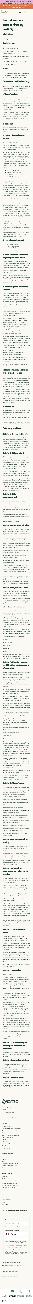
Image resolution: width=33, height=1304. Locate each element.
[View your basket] (20, 11)
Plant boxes (5, 1139)
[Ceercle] (5, 11)
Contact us (5, 1168)
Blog (3, 1161)
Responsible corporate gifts (10, 1185)
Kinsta (15, 73)
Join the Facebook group (9, 1165)
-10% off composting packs (10, 1135)
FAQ (3, 1157)
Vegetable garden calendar (10, 1163)
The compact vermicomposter (11, 1128)
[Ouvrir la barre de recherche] (25, 11)
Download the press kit (9, 1181)
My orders (5, 1204)
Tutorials (4, 1159)
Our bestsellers (6, 1126)
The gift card (6, 1144)
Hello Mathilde (17, 1265)
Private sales (6, 1148)
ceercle (13, 64)
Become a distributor (8, 1187)
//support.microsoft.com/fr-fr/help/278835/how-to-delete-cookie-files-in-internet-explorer (16, 359)
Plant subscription (7, 1137)
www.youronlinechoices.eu (10, 315)
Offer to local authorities (9, 1183)
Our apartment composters (10, 1131)
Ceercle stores (6, 1146)
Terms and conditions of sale (9, 1277)
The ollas (4, 1133)
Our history (5, 1179)
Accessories (5, 1141)
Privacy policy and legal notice (10, 1271)
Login (3, 1202)
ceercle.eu (5, 39)
